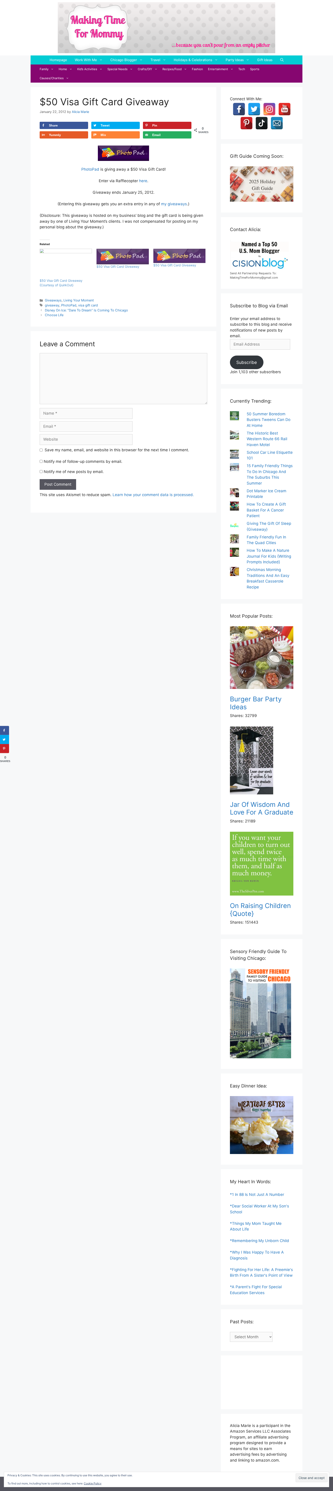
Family (44, 69)
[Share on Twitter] (4, 739)
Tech (241, 69)
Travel (155, 60)
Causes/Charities (52, 78)
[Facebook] (239, 109)
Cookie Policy (92, 1483)
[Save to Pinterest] (4, 748)
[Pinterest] (246, 123)
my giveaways (174, 204)
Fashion (197, 69)
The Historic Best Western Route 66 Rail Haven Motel (267, 439)
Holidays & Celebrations (193, 60)
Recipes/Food (172, 69)
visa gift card (88, 305)
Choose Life (54, 315)
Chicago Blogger (123, 60)
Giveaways (53, 300)
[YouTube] (284, 109)
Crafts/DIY (145, 69)
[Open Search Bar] (281, 60)
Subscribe (246, 362)
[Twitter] (254, 109)
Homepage (58, 60)
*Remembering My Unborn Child (259, 1240)
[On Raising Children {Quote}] (261, 864)
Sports (254, 69)
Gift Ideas (265, 60)
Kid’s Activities (87, 69)
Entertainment (218, 69)
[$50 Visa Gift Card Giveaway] (123, 256)
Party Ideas (235, 60)
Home (63, 69)
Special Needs (117, 69)
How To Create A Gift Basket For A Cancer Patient (266, 510)
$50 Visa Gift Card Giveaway (118, 266)
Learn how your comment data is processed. (153, 494)
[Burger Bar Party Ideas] (261, 658)
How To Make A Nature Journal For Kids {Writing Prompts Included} (269, 556)
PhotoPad (90, 169)
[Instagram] (269, 109)
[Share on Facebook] (4, 730)
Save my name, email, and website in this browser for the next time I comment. (117, 450)
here (143, 181)
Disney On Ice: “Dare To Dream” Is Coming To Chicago (86, 310)
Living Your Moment (78, 300)
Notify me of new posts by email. (74, 471)
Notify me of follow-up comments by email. (83, 461)
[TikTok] (261, 123)
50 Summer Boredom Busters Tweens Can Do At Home (268, 420)
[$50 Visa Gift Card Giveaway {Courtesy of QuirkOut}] (66, 264)
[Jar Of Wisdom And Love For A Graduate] (261, 761)
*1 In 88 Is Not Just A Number (257, 1194)
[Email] (276, 123)
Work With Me (86, 60)
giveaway (52, 305)
